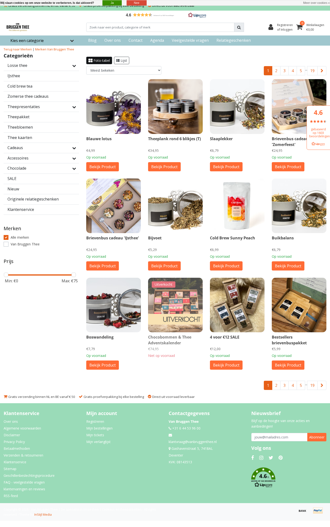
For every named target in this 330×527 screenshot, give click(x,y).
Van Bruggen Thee (60, 49)
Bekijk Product (102, 166)
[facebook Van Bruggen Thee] (252, 457)
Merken (40, 49)
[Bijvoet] (175, 206)
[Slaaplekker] (237, 106)
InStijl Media (43, 514)
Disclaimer (12, 435)
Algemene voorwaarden (22, 428)
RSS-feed (11, 495)
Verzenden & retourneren (23, 455)
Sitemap (10, 468)
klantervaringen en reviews (24, 489)
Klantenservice (15, 462)
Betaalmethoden (17, 448)
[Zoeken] (239, 27)
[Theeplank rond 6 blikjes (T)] (175, 106)
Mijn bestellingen (99, 428)
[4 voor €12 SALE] (237, 305)
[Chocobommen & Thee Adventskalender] (175, 305)
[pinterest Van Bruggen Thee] (281, 457)
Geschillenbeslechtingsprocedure (29, 475)
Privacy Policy (14, 441)
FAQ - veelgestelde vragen (24, 482)
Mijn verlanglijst (98, 441)
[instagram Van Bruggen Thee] (261, 457)
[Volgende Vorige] (321, 70)
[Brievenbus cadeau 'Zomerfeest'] (299, 106)
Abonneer (316, 437)
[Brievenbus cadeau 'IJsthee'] (113, 206)
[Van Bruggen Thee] (18, 27)
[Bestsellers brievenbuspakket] (299, 305)
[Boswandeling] (113, 305)
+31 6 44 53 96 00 (186, 428)
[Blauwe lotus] (113, 106)
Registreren (95, 421)
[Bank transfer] (304, 512)
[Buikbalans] (299, 206)
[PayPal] (319, 512)
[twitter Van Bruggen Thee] (271, 457)
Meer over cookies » (316, 3)
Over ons (11, 421)
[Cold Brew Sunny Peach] (237, 206)
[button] (165, 15)
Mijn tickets (95, 435)
